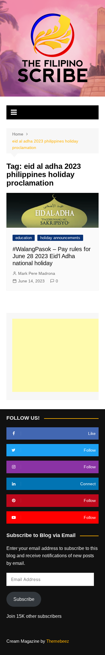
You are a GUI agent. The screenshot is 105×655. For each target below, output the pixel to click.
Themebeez (57, 641)
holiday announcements (60, 238)
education (23, 238)
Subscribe (23, 599)
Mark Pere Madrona (36, 273)
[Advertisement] (58, 355)
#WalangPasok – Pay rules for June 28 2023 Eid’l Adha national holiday (52, 256)
